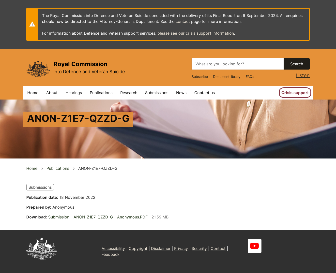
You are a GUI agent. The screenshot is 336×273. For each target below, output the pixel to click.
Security (199, 248)
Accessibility (113, 248)
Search (296, 63)
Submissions (156, 92)
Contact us (204, 92)
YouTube (254, 246)
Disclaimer (160, 248)
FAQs (250, 76)
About (52, 92)
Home (32, 92)
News (181, 92)
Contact (218, 248)
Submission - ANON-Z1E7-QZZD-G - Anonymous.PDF (98, 217)
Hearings (73, 92)
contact (183, 21)
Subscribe (200, 76)
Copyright (138, 248)
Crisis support (295, 92)
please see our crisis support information (195, 33)
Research (128, 92)
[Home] (38, 68)
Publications (101, 92)
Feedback (111, 254)
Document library (227, 76)
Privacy (181, 248)
